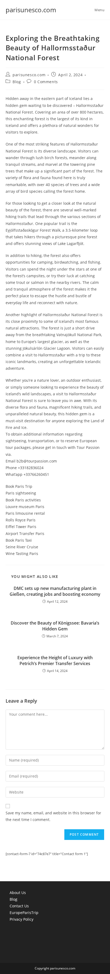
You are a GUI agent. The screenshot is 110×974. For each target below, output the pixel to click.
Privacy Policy (21, 919)
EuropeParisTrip (24, 912)
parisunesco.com (31, 9)
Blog (17, 81)
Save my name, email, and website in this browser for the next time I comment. (53, 816)
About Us (18, 892)
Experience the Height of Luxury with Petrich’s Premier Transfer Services (55, 660)
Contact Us (19, 905)
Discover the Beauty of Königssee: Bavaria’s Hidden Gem (55, 626)
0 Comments (46, 81)
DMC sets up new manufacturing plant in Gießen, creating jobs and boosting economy (55, 591)
